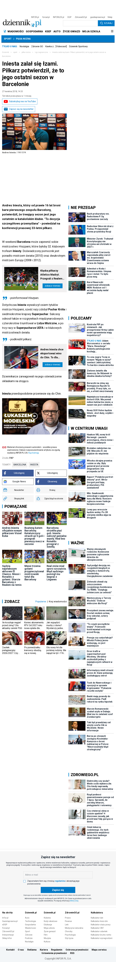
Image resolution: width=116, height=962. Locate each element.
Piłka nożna (23, 38)
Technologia (30, 921)
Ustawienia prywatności (54, 953)
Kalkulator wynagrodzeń (101, 938)
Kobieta (47, 918)
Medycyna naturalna (74, 928)
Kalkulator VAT (97, 928)
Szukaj (108, 23)
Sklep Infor (7, 938)
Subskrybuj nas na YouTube (22, 101)
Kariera (44, 949)
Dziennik (5, 52)
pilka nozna (26, 52)
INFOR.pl (35, 17)
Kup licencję (33, 453)
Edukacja (48, 924)
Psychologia (70, 935)
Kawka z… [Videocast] (56, 46)
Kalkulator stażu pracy (100, 924)
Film (46, 935)
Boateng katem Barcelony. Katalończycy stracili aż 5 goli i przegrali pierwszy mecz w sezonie (34, 535)
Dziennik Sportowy (78, 46)
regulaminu (60, 881)
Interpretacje (8, 935)
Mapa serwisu (99, 949)
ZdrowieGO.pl (81, 17)
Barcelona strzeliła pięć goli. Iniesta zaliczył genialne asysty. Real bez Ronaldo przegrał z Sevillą (56, 537)
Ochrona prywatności (77, 949)
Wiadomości (30, 928)
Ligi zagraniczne (41, 52)
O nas (21, 949)
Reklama (31, 949)
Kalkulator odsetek (99, 931)
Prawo (68, 918)
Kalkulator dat (97, 918)
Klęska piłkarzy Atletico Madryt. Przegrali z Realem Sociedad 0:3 (51, 275)
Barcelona (19, 464)
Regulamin (56, 949)
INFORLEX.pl (58, 17)
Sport (8, 38)
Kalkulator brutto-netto (101, 935)
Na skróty (7, 912)
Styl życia (69, 938)
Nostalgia (24, 46)
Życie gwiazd (49, 931)
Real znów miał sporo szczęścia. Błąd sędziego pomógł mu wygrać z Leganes (56, 573)
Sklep (110, 17)
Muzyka (47, 938)
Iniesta (34, 464)
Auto (27, 918)
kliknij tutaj (74, 901)
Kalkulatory (97, 912)
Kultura (47, 941)
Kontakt (10, 949)
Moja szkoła (49, 928)
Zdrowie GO (37, 46)
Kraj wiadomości (58, 601)
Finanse (68, 921)
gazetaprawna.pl (97, 17)
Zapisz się (58, 889)
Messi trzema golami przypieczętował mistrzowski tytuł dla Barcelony (34, 573)
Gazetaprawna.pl (10, 921)
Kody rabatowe (50, 921)
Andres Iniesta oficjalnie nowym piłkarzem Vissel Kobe (12, 531)
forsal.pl (46, 17)
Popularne (40, 601)
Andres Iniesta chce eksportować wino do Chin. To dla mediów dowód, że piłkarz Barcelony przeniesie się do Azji (51, 353)
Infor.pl (5, 918)
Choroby (68, 931)
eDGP (4, 924)
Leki (66, 924)
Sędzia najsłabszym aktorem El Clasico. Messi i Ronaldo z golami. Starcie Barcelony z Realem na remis (12, 575)
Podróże (29, 938)
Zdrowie (28, 935)
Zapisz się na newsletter (21, 109)
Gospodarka (30, 924)
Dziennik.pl (31, 912)
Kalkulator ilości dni (99, 921)
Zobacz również (52, 285)
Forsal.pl (6, 928)
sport (15, 52)
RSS (72, 953)
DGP (69, 17)
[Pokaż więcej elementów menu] (112, 31)
